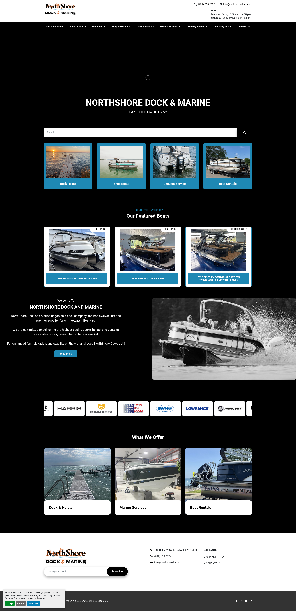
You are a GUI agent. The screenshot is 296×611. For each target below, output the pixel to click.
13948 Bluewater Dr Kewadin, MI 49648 (175, 549)
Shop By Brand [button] (120, 26)
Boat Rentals (77, 26)
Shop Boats (121, 184)
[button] (55, 26)
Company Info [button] (221, 26)
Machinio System (75, 600)
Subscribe (117, 571)
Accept (10, 603)
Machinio (103, 600)
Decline (20, 603)
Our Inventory (54, 26)
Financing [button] (97, 26)
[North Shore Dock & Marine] (66, 556)
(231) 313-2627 (206, 4)
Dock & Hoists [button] (144, 26)
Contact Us (244, 26)
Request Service (174, 184)
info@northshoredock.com (237, 4)
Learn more (33, 603)
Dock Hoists (68, 184)
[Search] (244, 132)
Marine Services (169, 26)
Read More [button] (65, 353)
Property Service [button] (196, 26)
